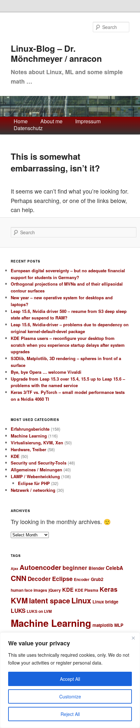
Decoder (39, 579)
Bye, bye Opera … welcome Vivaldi (46, 372)
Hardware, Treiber (28, 449)
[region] (70, 680)
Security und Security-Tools (38, 463)
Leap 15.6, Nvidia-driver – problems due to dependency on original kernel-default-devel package (70, 327)
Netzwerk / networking (33, 490)
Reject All (70, 714)
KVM (19, 600)
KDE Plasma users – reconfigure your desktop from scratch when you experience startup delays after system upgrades (68, 345)
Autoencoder (40, 567)
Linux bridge (105, 602)
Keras (109, 589)
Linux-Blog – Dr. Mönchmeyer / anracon (56, 53)
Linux (81, 600)
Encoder (82, 579)
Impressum (88, 121)
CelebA (114, 568)
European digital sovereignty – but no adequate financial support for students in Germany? (68, 273)
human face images (29, 590)
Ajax (14, 568)
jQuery (55, 590)
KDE (15, 456)
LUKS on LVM (39, 611)
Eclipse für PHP (34, 483)
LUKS (18, 610)
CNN (18, 578)
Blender (97, 568)
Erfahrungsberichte (30, 429)
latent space (49, 600)
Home (21, 121)
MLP (118, 625)
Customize (70, 696)
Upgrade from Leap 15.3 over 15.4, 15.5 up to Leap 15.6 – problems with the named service (68, 382)
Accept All (70, 679)
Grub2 (97, 579)
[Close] (133, 638)
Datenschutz (28, 128)
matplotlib (102, 625)
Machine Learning (29, 436)
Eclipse (62, 578)
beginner (75, 568)
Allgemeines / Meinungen (36, 469)
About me (51, 121)
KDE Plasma (86, 590)
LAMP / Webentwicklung (35, 476)
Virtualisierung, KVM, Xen (37, 442)
